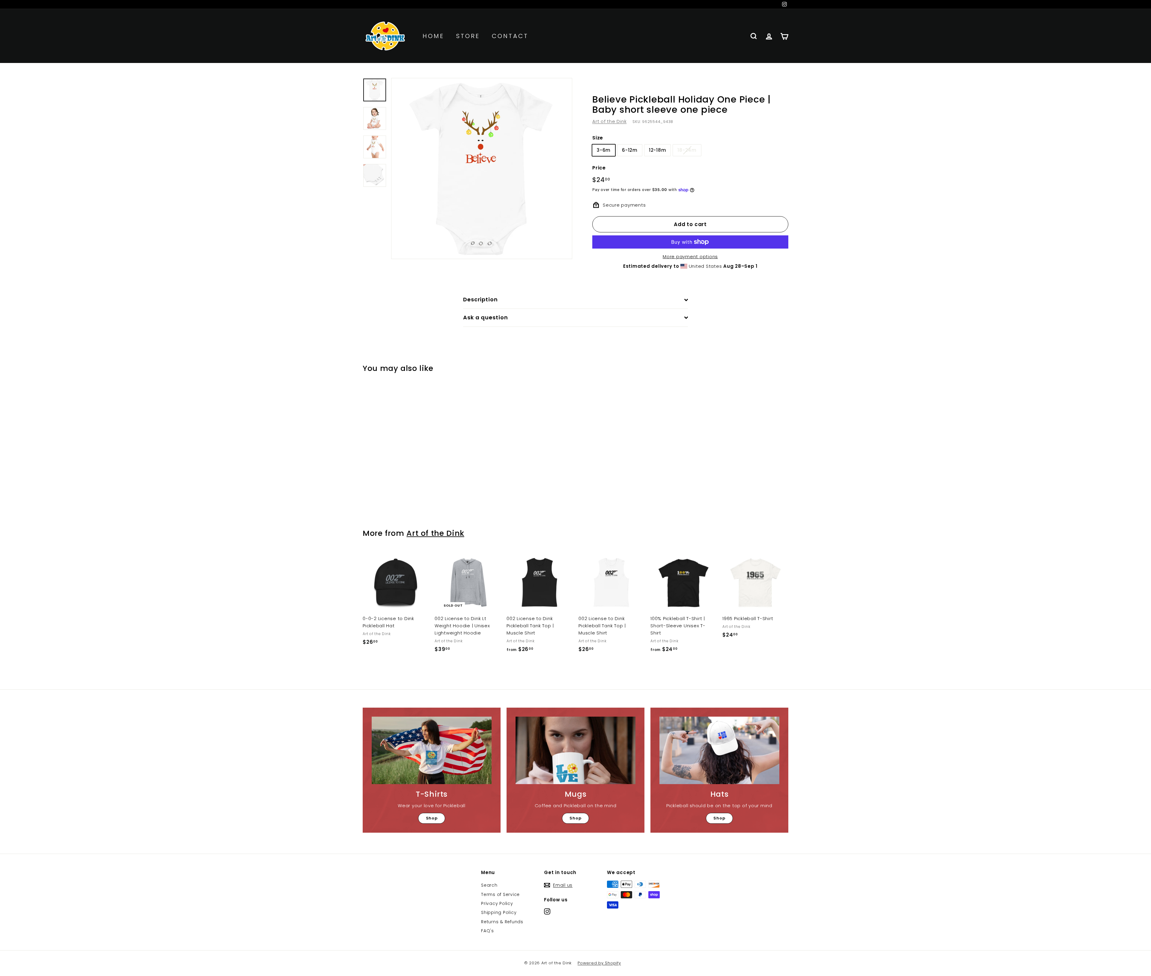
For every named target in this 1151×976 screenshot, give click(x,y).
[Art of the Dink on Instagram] (547, 911)
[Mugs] (575, 750)
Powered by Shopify (599, 963)
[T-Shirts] (432, 750)
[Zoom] (481, 168)
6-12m (630, 150)
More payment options (690, 256)
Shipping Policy (498, 912)
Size (597, 137)
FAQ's (487, 931)
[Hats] (719, 750)
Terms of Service (500, 894)
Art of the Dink (609, 121)
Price (599, 167)
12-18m (657, 150)
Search (489, 885)
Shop (432, 818)
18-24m (687, 150)
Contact (510, 36)
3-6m (604, 150)
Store (468, 36)
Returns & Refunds (502, 922)
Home (433, 36)
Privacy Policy (497, 903)
